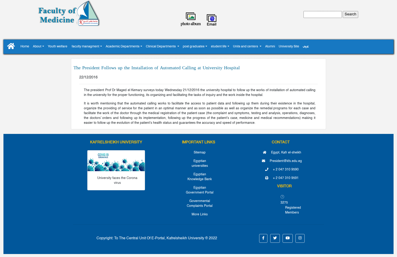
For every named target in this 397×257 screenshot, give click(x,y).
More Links (200, 214)
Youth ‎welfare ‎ (58, 46)
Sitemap (200, 152)
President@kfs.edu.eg (285, 161)
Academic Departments (122, 46)
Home (24, 46)
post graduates (193, 46)
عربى (306, 46)
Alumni (270, 46)
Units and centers (246, 46)
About (37, 46)
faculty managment (85, 46)
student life (219, 46)
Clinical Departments (161, 46)
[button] (263, 238)
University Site (289, 46)
